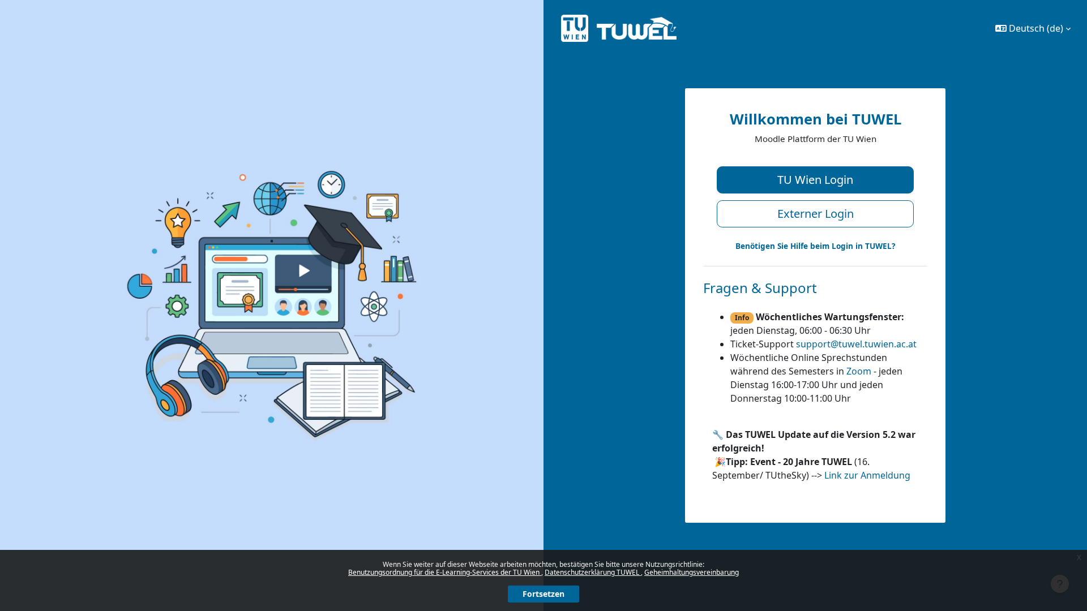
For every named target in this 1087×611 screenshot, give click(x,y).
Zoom (858, 371)
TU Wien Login (815, 179)
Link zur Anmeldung (867, 475)
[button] (1033, 28)
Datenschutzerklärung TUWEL (593, 572)
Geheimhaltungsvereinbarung (691, 572)
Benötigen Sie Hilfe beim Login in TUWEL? (815, 245)
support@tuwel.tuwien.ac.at (856, 344)
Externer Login (815, 213)
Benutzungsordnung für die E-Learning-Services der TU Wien (444, 572)
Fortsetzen (543, 593)
